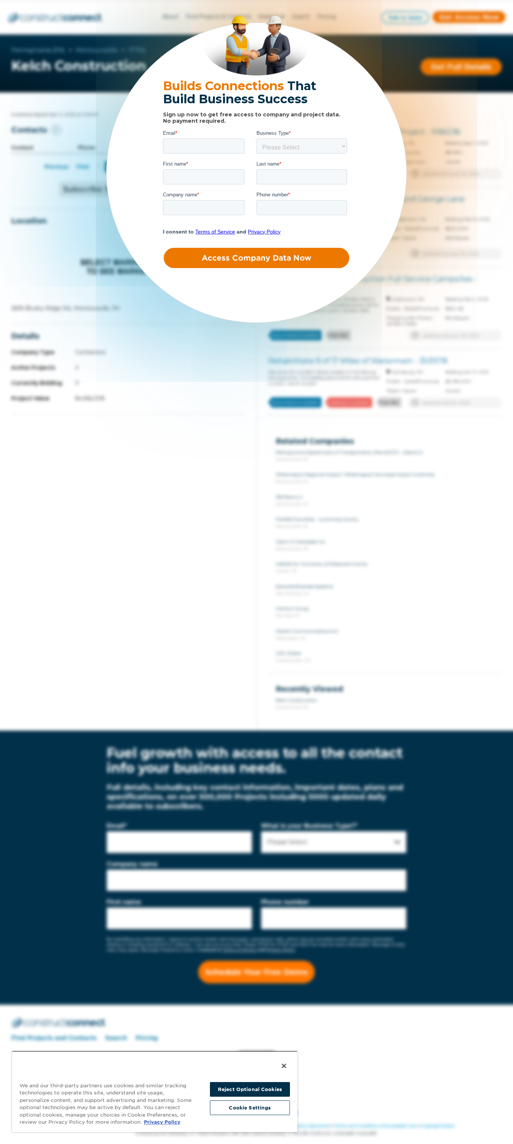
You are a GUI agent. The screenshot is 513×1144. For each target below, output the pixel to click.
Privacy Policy (162, 1122)
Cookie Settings (250, 1108)
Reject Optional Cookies (250, 1089)
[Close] (284, 1066)
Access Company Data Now (256, 257)
